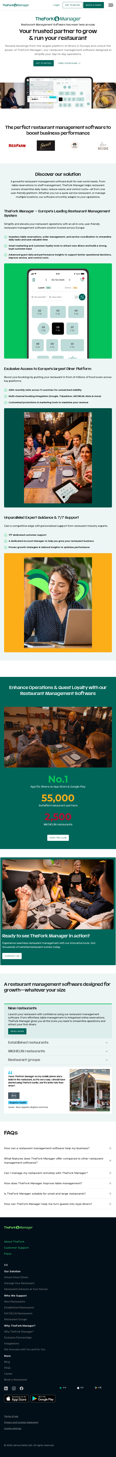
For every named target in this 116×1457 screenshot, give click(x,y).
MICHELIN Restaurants (18, 1313)
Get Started (72, 5)
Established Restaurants (19, 1307)
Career (8, 1373)
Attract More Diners (16, 1277)
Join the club (58, 837)
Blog (7, 1361)
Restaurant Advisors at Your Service (26, 1289)
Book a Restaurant (15, 1379)
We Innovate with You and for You (24, 1349)
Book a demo (94, 5)
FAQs (7, 1367)
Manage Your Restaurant (19, 1283)
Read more (17, 1031)
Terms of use (11, 1416)
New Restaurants (14, 1301)
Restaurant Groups (15, 1319)
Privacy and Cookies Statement (21, 1422)
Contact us (12, 956)
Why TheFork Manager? (19, 1331)
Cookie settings (12, 1428)
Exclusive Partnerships (18, 1337)
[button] (43, 63)
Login (56, 5)
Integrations (11, 1343)
